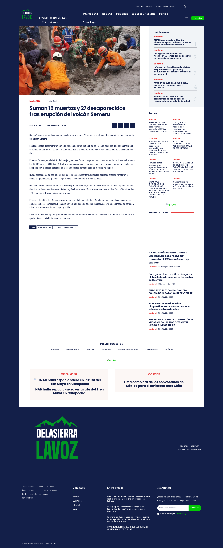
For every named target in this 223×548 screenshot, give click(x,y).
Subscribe (194, 508)
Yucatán (158, 64)
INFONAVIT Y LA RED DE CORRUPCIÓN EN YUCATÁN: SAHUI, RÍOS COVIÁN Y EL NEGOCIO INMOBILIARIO (183, 167)
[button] (185, 6)
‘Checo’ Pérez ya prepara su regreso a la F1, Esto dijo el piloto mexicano (183, 185)
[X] (200, 6)
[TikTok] (181, 543)
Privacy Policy (181, 514)
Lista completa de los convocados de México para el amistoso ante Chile (154, 384)
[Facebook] (194, 6)
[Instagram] (197, 6)
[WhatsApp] (132, 125)
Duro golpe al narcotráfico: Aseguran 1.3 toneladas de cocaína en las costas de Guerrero (172, 56)
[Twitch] (188, 543)
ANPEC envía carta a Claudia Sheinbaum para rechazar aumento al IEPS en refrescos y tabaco (172, 42)
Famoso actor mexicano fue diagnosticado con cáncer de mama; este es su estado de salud (172, 98)
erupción (58, 227)
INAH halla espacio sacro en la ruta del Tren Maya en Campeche (69, 391)
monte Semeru (70, 227)
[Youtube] (203, 6)
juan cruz (37, 125)
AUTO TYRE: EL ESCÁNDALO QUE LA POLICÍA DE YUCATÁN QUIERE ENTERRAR (171, 85)
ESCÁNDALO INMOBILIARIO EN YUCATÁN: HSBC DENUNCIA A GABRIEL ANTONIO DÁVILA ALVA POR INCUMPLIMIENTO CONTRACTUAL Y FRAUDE (159, 189)
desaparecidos (44, 227)
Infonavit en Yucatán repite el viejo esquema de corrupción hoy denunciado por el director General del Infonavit (172, 70)
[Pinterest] (126, 125)
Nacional (35, 101)
